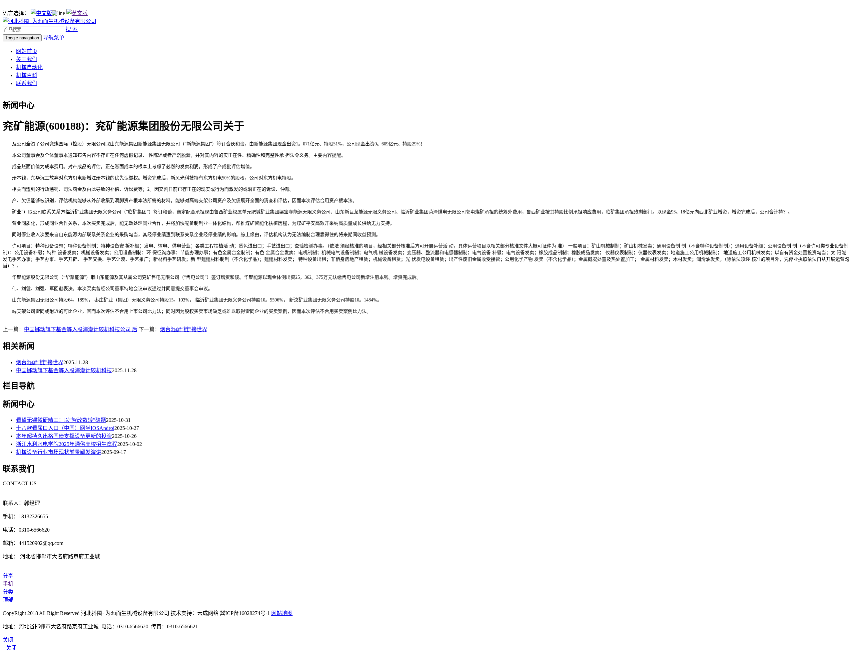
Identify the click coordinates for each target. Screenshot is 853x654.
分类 (8, 592)
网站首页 (26, 51)
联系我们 (26, 83)
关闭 (11, 648)
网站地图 (282, 613)
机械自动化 (29, 67)
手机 (8, 584)
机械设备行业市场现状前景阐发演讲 (58, 452)
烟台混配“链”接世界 (183, 329)
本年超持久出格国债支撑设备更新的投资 (64, 436)
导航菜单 (53, 37)
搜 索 (72, 29)
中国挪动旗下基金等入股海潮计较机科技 (64, 370)
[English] (77, 13)
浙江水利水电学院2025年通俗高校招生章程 (66, 444)
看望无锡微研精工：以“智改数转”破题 (61, 420)
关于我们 (26, 59)
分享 (8, 576)
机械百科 (26, 75)
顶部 (8, 600)
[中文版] (41, 13)
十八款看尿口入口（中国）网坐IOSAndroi (65, 428)
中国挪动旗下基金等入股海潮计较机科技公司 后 (80, 329)
